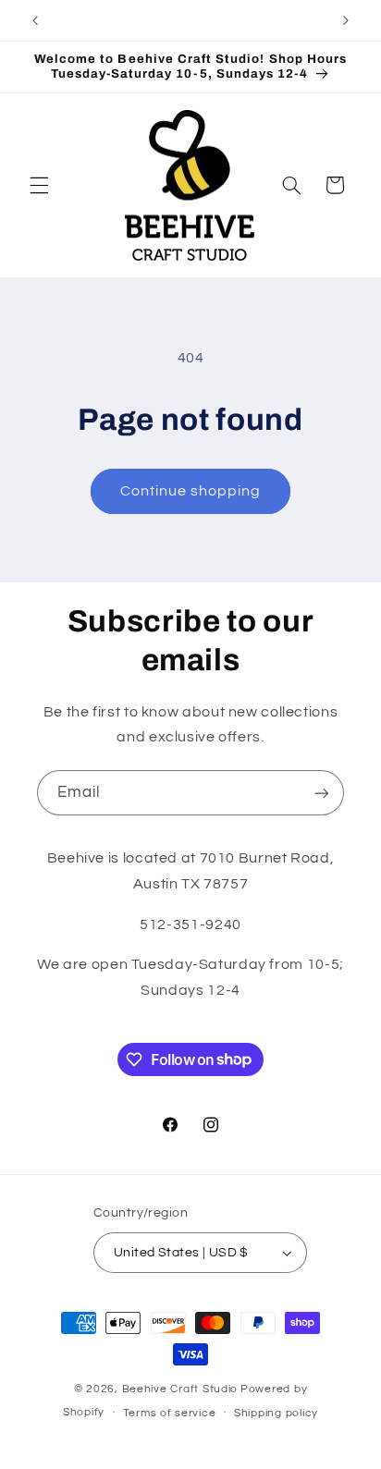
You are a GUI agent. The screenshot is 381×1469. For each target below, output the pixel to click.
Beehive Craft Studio (180, 1389)
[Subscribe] (322, 792)
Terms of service (169, 1413)
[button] (39, 185)
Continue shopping (191, 491)
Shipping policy (276, 1413)
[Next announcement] (346, 20)
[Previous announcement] (35, 20)
